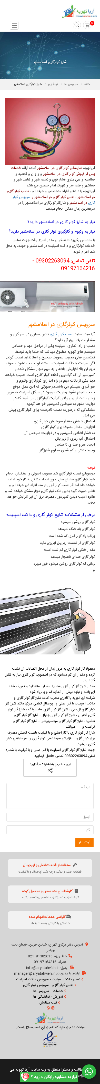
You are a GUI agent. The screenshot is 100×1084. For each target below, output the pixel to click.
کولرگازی (53, 84)
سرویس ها (71, 84)
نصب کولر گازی (62, 334)
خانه (87, 84)
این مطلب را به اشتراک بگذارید (50, 764)
